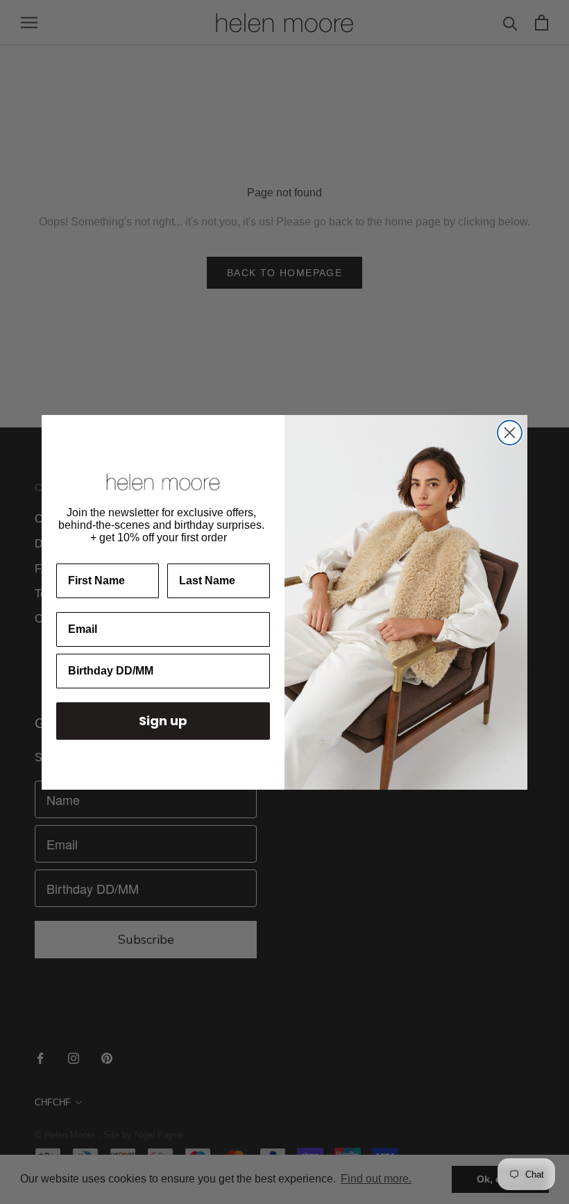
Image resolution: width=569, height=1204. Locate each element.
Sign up (163, 720)
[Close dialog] (510, 433)
